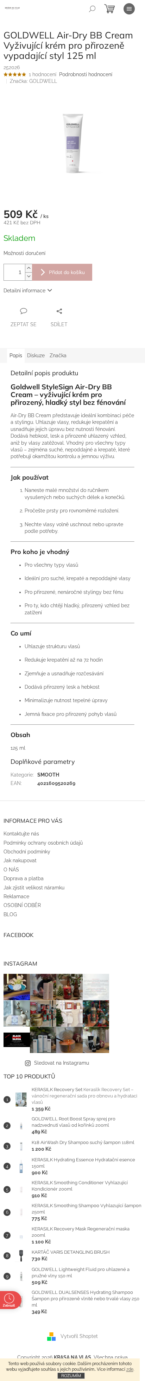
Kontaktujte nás (21, 833)
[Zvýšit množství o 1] (28, 268)
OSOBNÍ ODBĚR (22, 905)
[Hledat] (92, 9)
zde (129, 1369)
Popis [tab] (16, 355)
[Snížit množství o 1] (28, 276)
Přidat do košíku (67, 272)
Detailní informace (24, 290)
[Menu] (129, 9)
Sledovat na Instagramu (61, 1063)
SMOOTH (48, 775)
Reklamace (16, 896)
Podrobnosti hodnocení (85, 74)
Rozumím (71, 1375)
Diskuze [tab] (36, 355)
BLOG (10, 914)
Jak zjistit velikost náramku (34, 887)
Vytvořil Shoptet (79, 1336)
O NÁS (11, 869)
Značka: (33, 81)
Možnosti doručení (24, 253)
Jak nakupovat (20, 860)
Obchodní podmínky (27, 851)
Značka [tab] (58, 355)
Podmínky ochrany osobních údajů (43, 843)
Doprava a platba (24, 878)
